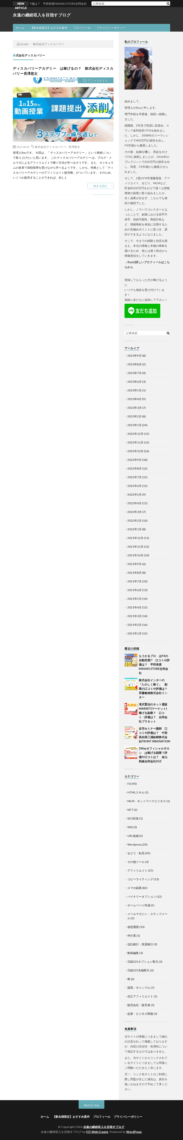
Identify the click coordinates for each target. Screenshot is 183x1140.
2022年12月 (135, 433)
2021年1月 (134, 633)
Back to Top (91, 1105)
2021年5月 (134, 598)
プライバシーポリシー (111, 27)
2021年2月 (134, 624)
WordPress (134, 1131)
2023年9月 (134, 355)
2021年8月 (134, 572)
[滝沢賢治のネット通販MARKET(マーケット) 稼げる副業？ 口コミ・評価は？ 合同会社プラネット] (131, 708)
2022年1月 (134, 529)
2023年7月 (134, 373)
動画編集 (133, 953)
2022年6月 (134, 485)
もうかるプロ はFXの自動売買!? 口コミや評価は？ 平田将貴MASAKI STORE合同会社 (154, 664)
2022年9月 (134, 459)
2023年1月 (134, 425)
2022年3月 (134, 511)
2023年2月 (134, 416)
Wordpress (134, 844)
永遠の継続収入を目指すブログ (42, 15)
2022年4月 (134, 503)
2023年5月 (134, 390)
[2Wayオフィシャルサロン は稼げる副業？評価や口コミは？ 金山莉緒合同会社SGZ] (131, 752)
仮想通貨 (133, 927)
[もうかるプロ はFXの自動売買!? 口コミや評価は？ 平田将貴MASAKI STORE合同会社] (131, 660)
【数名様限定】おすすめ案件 (48, 27)
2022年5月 (134, 494)
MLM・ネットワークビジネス (146, 801)
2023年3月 (134, 407)
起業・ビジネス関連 (140, 1013)
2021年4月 (134, 607)
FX (129, 783)
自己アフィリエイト (140, 996)
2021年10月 (135, 555)
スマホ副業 (134, 888)
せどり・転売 (136, 853)
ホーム (20, 27)
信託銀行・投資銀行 (140, 944)
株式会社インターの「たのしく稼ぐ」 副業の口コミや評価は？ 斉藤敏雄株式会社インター (154, 688)
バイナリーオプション (141, 896)
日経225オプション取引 (142, 961)
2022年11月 (135, 442)
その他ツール (136, 861)
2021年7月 (134, 581)
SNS (130, 827)
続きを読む (100, 186)
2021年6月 (134, 590)
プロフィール (82, 27)
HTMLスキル (135, 792)
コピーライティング (140, 879)
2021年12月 (135, 538)
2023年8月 (134, 364)
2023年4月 (134, 399)
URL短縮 (133, 835)
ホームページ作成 (138, 905)
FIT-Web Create (97, 1131)
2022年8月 (134, 468)
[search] (168, 3)
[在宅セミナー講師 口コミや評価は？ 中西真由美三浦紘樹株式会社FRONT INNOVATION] (131, 732)
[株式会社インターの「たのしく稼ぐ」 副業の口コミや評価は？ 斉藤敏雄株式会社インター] (131, 684)
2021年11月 (135, 546)
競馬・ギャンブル (138, 987)
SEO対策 (133, 818)
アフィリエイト (98, 80)
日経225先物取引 (138, 970)
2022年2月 (134, 520)
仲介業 (131, 935)
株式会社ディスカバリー (50, 146)
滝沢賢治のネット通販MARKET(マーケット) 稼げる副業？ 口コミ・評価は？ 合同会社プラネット (154, 713)
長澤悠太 (74, 146)
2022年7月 (134, 477)
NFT (130, 809)
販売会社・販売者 (138, 1005)
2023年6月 (134, 381)
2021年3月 (134, 616)
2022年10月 (135, 451)
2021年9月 (134, 564)
